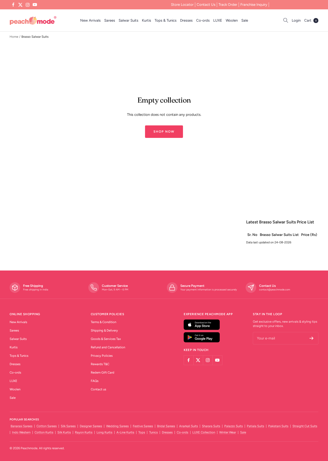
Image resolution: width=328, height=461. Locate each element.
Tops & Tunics (165, 20)
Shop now (164, 131)
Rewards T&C (100, 364)
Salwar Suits (128, 20)
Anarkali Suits (188, 426)
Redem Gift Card (102, 372)
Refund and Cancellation (108, 347)
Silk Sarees (68, 426)
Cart (310, 20)
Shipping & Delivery (104, 330)
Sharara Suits (211, 426)
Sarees (109, 20)
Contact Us (206, 4)
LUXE (217, 20)
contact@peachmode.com (274, 289)
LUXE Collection (203, 432)
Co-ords (203, 20)
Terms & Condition (103, 322)
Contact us (98, 389)
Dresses (186, 20)
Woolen (232, 20)
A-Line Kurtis (125, 432)
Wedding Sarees (117, 426)
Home (14, 36)
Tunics (153, 432)
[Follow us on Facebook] (13, 4)
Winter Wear (227, 432)
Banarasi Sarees (21, 426)
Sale (244, 20)
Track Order (228, 4)
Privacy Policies (102, 355)
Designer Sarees (91, 426)
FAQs (94, 381)
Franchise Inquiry (253, 4)
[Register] (312, 338)
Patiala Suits (255, 426)
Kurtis (146, 20)
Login (296, 20)
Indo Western (21, 432)
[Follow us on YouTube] (34, 4)
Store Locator (182, 4)
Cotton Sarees (46, 426)
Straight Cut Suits (304, 426)
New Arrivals (90, 20)
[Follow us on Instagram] (27, 4)
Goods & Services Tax (106, 339)
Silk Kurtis (64, 432)
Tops (141, 432)
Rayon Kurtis (83, 432)
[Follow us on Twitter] (20, 4)
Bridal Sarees (166, 426)
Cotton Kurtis (44, 432)
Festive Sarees (143, 426)
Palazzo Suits (233, 426)
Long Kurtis (104, 432)
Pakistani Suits (278, 426)
